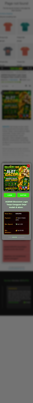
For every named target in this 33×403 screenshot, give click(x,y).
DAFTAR (23, 195)
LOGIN (10, 195)
